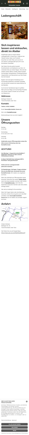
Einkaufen (8, 9)
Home (2, 9)
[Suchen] (5, 3)
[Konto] (23, 3)
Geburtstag (22, 9)
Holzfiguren (15, 9)
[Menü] (2, 3)
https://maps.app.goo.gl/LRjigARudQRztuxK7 (13, 232)
